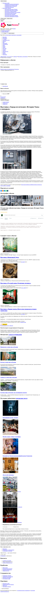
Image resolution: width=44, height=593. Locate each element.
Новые (2, 218)
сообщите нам (23, 322)
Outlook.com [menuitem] (5, 103)
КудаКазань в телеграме (7, 550)
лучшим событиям (4, 31)
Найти (2, 20)
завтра (9, 35)
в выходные (13, 35)
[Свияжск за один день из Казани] (8, 375)
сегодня (6, 35)
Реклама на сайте (6, 583)
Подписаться (16, 526)
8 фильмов (20, 522)
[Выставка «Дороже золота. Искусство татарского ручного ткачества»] (22, 296)
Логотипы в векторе (7, 586)
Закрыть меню (9, 18)
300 (23, 261)
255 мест (19, 491)
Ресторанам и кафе (6, 578)
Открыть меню (3, 18)
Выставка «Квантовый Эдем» (9, 257)
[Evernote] (6, 190)
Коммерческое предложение (8, 584)
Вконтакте (5, 548)
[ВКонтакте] (1, 190)
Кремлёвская (5, 86)
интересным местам (5, 30)
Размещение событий (7, 575)
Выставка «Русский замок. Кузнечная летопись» (15, 283)
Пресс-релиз (5, 567)
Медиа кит (5, 585)
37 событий (20, 506)
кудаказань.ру (3, 555)
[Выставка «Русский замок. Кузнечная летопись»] (22, 270)
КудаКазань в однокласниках (8, 549)
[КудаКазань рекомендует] (10, 506)
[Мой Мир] (4, 190)
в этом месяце (18, 35)
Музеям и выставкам (7, 577)
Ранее (10, 218)
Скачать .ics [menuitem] (5, 104)
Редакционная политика (7, 568)
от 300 (23, 287)
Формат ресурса (6, 570)
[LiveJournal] (7, 190)
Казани (14, 28)
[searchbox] (22, 21)
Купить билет (3, 96)
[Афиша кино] (10, 522)
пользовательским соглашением (23, 590)
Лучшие (6, 218)
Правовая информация (7, 569)
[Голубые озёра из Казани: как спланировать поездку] (8, 390)
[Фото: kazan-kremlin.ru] (5, 205)
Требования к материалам (8, 576)
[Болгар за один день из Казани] (8, 360)
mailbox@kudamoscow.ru (7, 562)
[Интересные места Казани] (10, 491)
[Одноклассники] (2, 190)
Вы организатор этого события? (6, 325)
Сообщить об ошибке (7, 560)
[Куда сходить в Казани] (13, 27)
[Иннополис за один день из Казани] (8, 344)
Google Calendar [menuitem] (6, 102)
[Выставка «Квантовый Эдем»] (22, 245)
